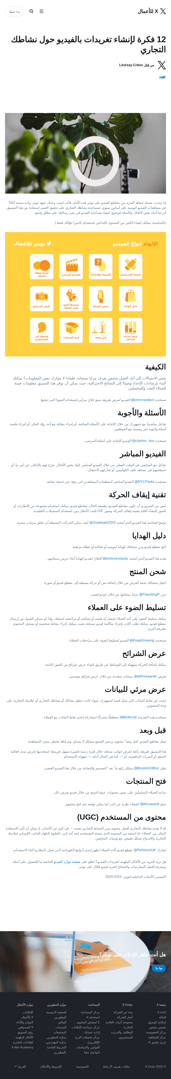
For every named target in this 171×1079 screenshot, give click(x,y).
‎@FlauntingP (149, 594)
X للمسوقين (25, 1027)
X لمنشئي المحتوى (88, 1022)
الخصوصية (82, 1066)
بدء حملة (14, 11)
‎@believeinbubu (115, 558)
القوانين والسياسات (88, 1047)
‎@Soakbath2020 (102, 522)
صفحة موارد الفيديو (67, 861)
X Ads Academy (22, 1047)
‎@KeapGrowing (142, 640)
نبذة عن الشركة (123, 1012)
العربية (21, 1066)
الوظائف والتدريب (122, 1032)
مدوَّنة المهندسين (56, 1042)
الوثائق (62, 1022)
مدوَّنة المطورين (57, 1037)
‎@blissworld (149, 804)
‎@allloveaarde (145, 676)
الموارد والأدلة (24, 1022)
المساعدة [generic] (93, 1004)
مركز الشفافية (157, 1037)
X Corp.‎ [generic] (127, 1004)
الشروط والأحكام (51, 1066)
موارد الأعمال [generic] (25, 1004)
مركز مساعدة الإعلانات (86, 1027)
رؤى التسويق (25, 1032)
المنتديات (60, 1027)
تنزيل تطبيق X (157, 1042)
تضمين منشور (157, 1027)
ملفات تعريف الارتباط (116, 1066)
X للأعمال (27, 1017)
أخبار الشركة (125, 1017)
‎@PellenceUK (145, 850)
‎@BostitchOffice (146, 768)
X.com (161, 1012)
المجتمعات (60, 1032)
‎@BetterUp (128, 717)
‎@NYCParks (145, 481)
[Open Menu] (41, 11)
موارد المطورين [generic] (56, 1004)
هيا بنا (159, 968)
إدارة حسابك (92, 1032)
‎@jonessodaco (143, 400)
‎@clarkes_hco (143, 441)
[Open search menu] (31, 11)
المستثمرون (125, 1037)
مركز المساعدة (90, 1012)
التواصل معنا (92, 1052)
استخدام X (93, 1017)
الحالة (162, 1017)
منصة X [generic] (161, 1004)
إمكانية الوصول (157, 1022)
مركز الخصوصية (156, 1032)
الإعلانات (28, 1012)
